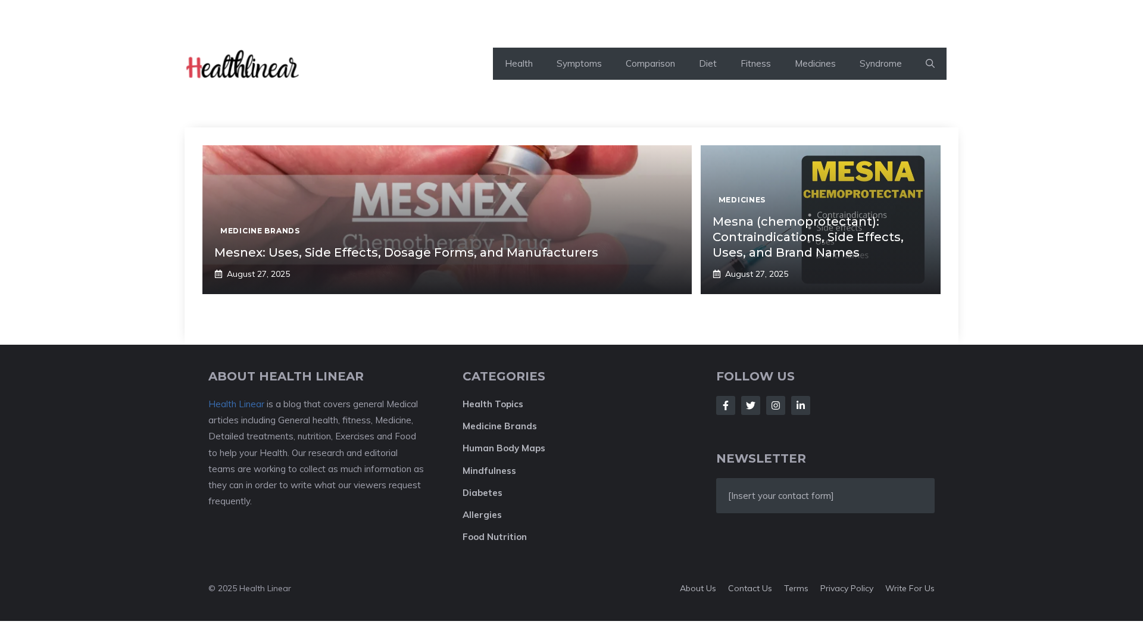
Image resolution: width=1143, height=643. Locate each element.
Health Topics (493, 404)
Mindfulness (489, 470)
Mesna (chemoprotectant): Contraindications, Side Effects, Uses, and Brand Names (808, 237)
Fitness (756, 63)
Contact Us (750, 588)
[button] (930, 64)
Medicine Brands (500, 426)
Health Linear (236, 404)
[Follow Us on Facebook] (725, 405)
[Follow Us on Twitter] (750, 405)
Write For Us (910, 588)
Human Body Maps (504, 448)
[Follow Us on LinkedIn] (800, 405)
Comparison (650, 63)
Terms (796, 588)
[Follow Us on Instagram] (775, 405)
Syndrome (881, 63)
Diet (708, 63)
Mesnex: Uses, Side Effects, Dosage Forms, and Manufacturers (406, 252)
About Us (698, 588)
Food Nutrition (495, 536)
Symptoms (579, 63)
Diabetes (482, 492)
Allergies (482, 514)
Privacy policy (846, 588)
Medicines (815, 63)
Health (519, 63)
